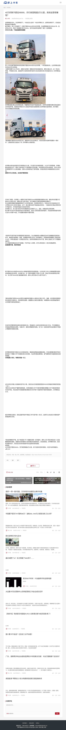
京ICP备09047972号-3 (23, 727)
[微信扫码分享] (47, 472)
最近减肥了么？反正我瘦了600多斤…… (20, 558)
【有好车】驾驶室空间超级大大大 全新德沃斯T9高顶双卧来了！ (28, 614)
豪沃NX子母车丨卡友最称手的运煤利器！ (38, 578)
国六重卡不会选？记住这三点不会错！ (19, 634)
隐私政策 (31, 723)
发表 (57, 713)
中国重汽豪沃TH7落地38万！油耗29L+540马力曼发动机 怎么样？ (29, 514)
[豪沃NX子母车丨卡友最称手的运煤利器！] (13, 582)
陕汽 (18, 460)
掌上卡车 (7, 18)
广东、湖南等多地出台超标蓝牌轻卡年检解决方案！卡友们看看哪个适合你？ (33, 656)
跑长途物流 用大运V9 (13, 536)
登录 (7, 713)
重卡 (31, 18)
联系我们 (25, 723)
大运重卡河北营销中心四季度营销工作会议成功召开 (24, 591)
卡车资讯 (27, 18)
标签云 (37, 723)
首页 (5, 7)
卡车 (7, 460)
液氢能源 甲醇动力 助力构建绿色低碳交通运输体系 (24, 678)
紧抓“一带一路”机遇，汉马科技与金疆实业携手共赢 (24, 491)
